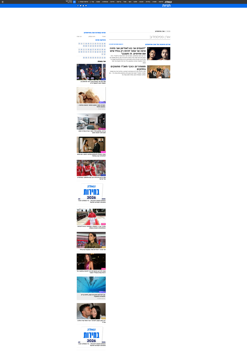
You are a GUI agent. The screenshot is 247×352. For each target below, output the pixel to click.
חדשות (161, 2)
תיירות (112, 2)
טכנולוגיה (105, 2)
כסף (130, 2)
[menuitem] (159, 2)
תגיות (168, 31)
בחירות (148, 2)
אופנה (98, 2)
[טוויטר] (80, 6)
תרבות (141, 2)
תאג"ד (104, 36)
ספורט (154, 2)
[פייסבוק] (78, 6)
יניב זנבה (79, 36)
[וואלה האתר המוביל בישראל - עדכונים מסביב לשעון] (168, 2)
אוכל (125, 2)
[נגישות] (2, 2)
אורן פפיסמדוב (160, 31)
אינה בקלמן (92, 36)
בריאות (119, 2)
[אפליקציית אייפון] (83, 6)
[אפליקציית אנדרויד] (86, 6)
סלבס (135, 2)
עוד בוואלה (102, 61)
